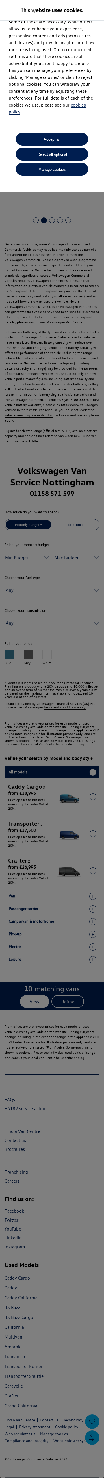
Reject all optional (52, 154)
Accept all (52, 139)
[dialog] (52, 739)
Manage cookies (52, 169)
